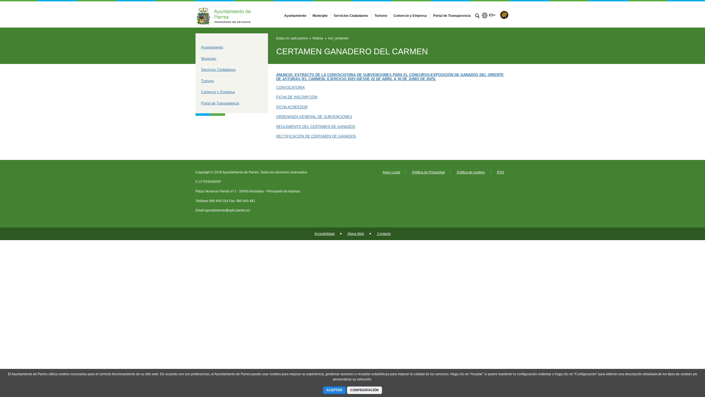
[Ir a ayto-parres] (226, 14)
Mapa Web (355, 234)
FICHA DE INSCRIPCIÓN (296, 97)
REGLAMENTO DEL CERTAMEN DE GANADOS (315, 127)
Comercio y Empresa (218, 92)
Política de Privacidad (428, 172)
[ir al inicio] (682, 363)
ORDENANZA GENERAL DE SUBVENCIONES (314, 117)
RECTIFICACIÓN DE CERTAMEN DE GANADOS (316, 136)
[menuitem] (295, 16)
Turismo (207, 81)
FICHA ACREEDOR (292, 107)
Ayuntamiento (212, 47)
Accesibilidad (324, 234)
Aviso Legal (391, 172)
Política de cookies (470, 172)
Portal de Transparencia (220, 103)
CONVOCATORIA (290, 87)
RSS (500, 172)
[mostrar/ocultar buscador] (477, 16)
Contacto (383, 234)
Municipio (208, 59)
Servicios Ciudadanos (218, 70)
